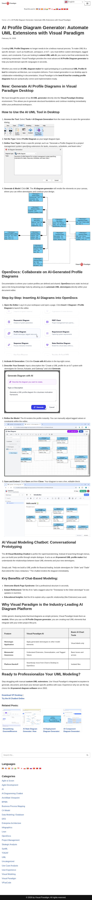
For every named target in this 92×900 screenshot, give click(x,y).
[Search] (87, 755)
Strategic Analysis (9, 844)
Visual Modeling (9, 874)
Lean (4, 832)
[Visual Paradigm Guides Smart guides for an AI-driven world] (9, 3)
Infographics (7, 827)
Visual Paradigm (9, 878)
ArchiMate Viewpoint (10, 798)
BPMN (4, 802)
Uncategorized (8, 861)
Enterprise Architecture (11, 823)
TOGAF (5, 853)
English (71, 2)
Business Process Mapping (13, 806)
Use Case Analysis (10, 866)
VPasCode (6, 883)
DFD (4, 819)
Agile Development (10, 785)
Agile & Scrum (8, 781)
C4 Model (6, 810)
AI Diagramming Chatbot (12, 793)
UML (4, 857)
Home (4, 20)
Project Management (10, 840)
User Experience (9, 870)
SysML (5, 849)
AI (9, 20)
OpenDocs (6, 836)
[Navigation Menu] (87, 3)
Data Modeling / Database (13, 815)
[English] (37, 9)
